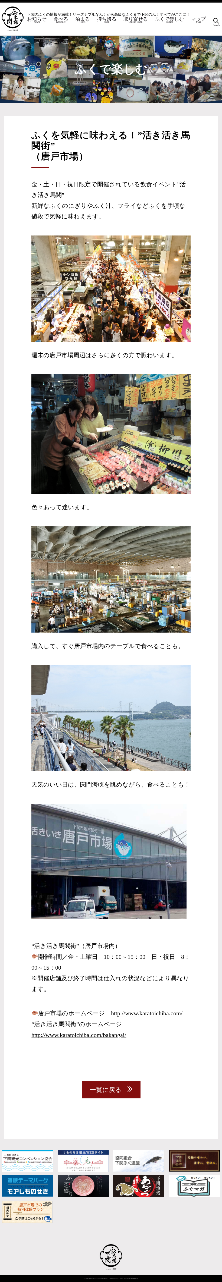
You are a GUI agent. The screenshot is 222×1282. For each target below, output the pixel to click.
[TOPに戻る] (111, 1270)
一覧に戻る (106, 1089)
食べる (61, 20)
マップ (198, 20)
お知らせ (37, 20)
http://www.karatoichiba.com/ (146, 1013)
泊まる (82, 20)
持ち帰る (106, 20)
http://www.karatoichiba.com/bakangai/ (78, 1035)
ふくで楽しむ (169, 20)
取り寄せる (135, 20)
